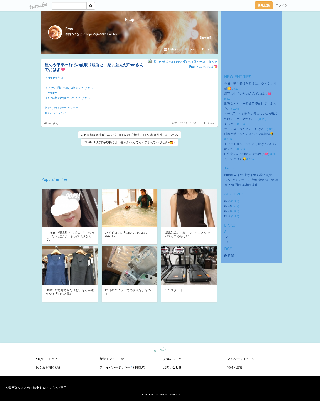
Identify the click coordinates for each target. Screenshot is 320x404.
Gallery (172, 49)
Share (208, 49)
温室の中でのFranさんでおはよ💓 (247, 93)
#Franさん (51, 123)
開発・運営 (234, 367)
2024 (227, 210)
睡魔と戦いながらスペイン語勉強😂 (249, 133)
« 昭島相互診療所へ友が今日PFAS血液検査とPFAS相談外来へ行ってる (129, 135)
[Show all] (205, 37)
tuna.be (160, 350)
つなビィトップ (46, 358)
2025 (227, 205)
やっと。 (230, 123)
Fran (69, 28)
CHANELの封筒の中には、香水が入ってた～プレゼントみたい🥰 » (129, 142)
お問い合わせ (172, 367)
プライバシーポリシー (115, 367)
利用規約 (139, 367)
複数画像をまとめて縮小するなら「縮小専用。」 (38, 387)
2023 (227, 216)
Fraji (130, 19)
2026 (227, 200)
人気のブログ (172, 358)
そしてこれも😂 (235, 159)
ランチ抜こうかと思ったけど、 (245, 128)
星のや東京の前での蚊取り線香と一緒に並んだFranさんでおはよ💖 (94, 67)
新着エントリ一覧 (112, 358)
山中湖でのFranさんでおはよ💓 (246, 154)
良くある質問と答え (49, 367)
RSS (230, 255)
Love (191, 49)
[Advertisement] (129, 158)
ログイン (282, 5)
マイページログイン (240, 358)
